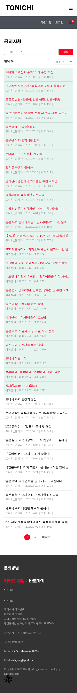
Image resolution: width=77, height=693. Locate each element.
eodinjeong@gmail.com (22, 660)
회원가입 (45, 22)
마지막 (46, 537)
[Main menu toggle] (71, 8)
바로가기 (37, 581)
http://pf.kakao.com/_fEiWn (25, 651)
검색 (66, 51)
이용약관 (8, 590)
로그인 (59, 22)
